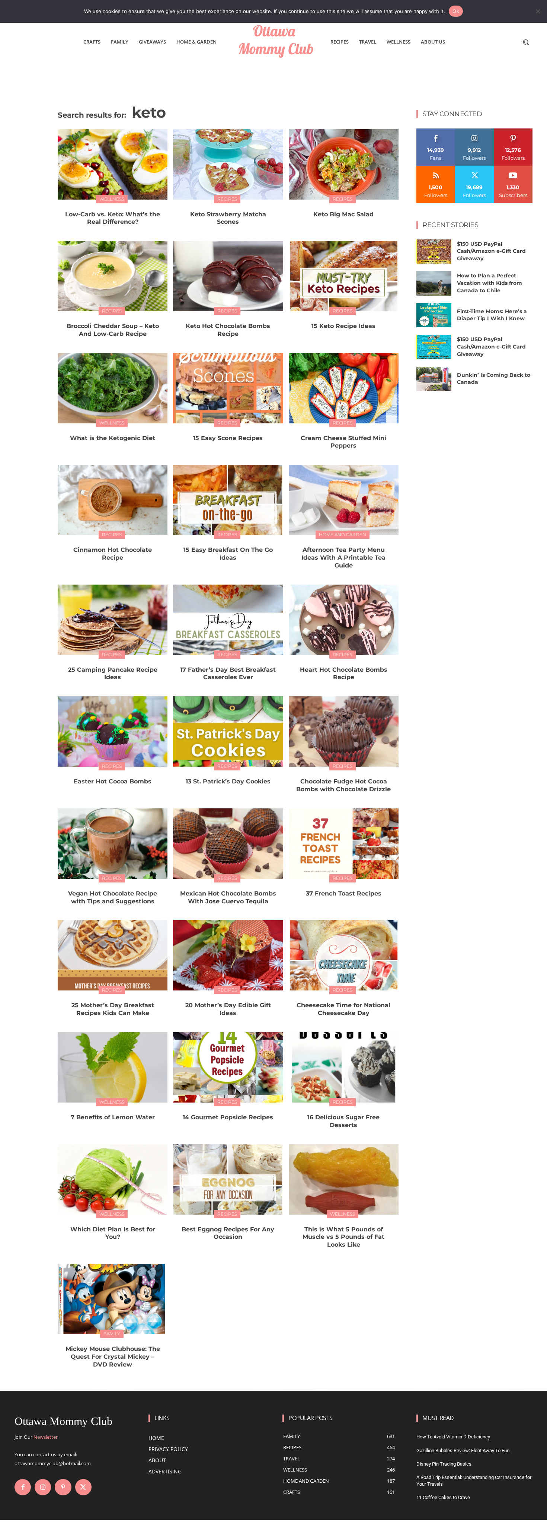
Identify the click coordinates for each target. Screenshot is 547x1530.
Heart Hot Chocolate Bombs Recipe (343, 673)
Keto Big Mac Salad (343, 214)
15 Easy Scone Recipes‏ (228, 438)
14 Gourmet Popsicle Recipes (228, 1117)
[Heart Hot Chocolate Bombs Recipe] (344, 620)
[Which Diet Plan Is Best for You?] (112, 1179)
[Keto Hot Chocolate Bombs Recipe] (228, 276)
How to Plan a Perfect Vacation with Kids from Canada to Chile (489, 282)
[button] (525, 42)
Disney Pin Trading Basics (443, 1464)
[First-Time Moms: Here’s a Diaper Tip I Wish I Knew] (433, 315)
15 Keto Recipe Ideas (343, 326)
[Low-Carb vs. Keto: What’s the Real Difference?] (112, 164)
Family (111, 1333)
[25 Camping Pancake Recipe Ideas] (112, 620)
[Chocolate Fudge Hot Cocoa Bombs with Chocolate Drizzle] (344, 731)
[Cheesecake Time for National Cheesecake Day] (344, 955)
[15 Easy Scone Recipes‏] (228, 388)
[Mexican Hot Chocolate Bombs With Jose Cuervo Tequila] (228, 843)
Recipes (227, 199)
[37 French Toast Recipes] (344, 843)
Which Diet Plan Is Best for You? (112, 1233)
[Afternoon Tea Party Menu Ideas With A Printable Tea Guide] (344, 500)
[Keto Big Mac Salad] (344, 164)
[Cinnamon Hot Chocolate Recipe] (112, 500)
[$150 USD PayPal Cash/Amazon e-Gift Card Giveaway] (433, 251)
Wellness (111, 199)
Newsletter (45, 1437)
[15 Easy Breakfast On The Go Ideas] (228, 500)
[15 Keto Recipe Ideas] (344, 276)
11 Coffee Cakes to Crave (443, 1497)
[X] (83, 1487)
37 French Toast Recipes (343, 893)
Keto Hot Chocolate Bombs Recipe (228, 329)
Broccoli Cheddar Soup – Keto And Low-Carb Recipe (113, 329)
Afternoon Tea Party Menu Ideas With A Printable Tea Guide (343, 557)
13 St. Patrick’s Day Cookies (228, 781)
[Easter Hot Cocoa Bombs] (112, 731)
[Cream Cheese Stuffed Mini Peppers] (344, 388)
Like (436, 131)
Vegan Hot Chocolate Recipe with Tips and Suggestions (112, 897)
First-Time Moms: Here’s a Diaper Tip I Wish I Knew (492, 315)
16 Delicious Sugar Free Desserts (343, 1121)
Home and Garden (342, 534)
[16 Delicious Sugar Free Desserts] (344, 1067)
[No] (537, 11)
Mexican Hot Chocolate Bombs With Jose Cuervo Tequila (228, 897)
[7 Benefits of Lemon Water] (112, 1067)
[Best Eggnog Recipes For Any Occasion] (228, 1179)
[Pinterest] (63, 1487)
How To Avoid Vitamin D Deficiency (453, 1437)
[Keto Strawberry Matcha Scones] (228, 164)
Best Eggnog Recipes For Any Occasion (228, 1233)
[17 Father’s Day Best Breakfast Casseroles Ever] (228, 620)
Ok (455, 11)
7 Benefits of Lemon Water (113, 1117)
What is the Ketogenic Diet (112, 438)
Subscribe (513, 168)
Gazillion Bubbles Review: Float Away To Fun (462, 1450)
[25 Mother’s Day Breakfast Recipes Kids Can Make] (112, 955)
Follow (474, 131)
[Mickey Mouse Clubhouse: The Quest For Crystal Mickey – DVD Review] (112, 1299)
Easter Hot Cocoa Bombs (112, 781)
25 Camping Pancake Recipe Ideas (112, 673)
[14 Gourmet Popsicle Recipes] (228, 1067)
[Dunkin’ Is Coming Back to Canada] (433, 379)
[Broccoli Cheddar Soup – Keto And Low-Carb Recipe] (112, 276)
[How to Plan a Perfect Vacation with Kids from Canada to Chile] (433, 283)
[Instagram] (43, 1487)
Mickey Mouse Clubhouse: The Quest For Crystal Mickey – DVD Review (112, 1356)
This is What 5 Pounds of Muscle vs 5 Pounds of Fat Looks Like (343, 1237)
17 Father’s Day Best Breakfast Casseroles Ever (228, 673)
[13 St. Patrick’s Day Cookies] (228, 731)
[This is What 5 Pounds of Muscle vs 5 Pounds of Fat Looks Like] (344, 1179)
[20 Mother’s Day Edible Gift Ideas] (228, 955)
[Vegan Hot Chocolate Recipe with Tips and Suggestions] (112, 843)
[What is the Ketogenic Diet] (112, 388)
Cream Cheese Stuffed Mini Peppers (343, 442)
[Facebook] (23, 1487)
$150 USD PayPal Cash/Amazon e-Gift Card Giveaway (491, 251)
